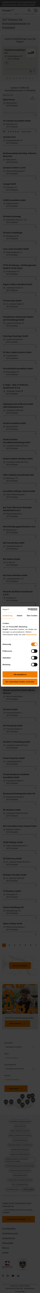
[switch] (34, 651)
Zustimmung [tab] (7, 615)
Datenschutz (31, 634)
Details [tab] (19, 615)
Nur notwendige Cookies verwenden (20, 681)
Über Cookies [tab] (32, 615)
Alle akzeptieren (20, 674)
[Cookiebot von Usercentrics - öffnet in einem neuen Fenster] (28, 609)
